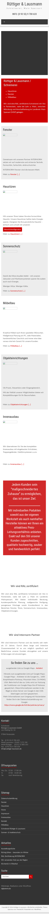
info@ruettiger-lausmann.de (11, 749)
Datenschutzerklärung (9, 798)
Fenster (4, 802)
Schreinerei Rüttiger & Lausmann (13, 829)
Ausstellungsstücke (8, 849)
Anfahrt (39, 668)
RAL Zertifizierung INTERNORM (13, 856)
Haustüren (5, 806)
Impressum (5, 814)
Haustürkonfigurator (12, 229)
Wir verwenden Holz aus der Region (14, 860)
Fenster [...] (15, 174)
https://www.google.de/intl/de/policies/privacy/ (24, 705)
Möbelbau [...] (16, 346)
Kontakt (4, 821)
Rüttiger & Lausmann (24, 4)
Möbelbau (5, 825)
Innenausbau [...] (17, 464)
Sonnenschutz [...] (17, 291)
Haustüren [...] (16, 234)
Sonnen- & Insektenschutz (10, 832)
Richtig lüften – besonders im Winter (14, 852)
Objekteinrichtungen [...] (20, 404)
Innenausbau (6, 817)
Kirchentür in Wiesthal (9, 864)
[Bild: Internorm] (24, 53)
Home (3, 810)
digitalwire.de (6, 889)
